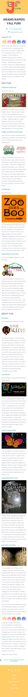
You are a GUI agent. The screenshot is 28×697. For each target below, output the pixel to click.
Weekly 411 (5, 639)
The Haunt (5, 318)
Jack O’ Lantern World (9, 430)
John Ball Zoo (6, 189)
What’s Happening (14, 681)
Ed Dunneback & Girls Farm (10, 254)
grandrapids (14, 661)
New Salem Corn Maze (9, 545)
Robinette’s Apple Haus (9, 87)
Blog (14, 678)
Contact (14, 685)
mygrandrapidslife (16, 29)
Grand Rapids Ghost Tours (10, 478)
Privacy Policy (14, 688)
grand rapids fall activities (16, 659)
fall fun (6, 659)
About (14, 675)
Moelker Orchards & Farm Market (12, 132)
